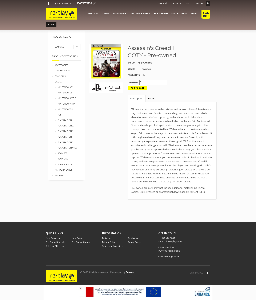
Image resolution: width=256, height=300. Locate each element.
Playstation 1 (65, 120)
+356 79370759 (83, 3)
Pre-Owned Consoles (56, 242)
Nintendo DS (65, 92)
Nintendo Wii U (66, 103)
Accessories (120, 13)
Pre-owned (161, 13)
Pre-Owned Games (81, 242)
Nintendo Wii (65, 109)
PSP (59, 114)
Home (51, 24)
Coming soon (179, 13)
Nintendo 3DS (65, 87)
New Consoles (53, 238)
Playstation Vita (67, 147)
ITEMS (206, 14)
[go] (77, 47)
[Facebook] (48, 3)
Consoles (92, 13)
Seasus (130, 272)
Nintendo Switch (67, 98)
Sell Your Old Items (55, 246)
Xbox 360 (62, 153)
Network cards (141, 13)
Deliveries (106, 238)
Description (136, 98)
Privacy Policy (108, 242)
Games (105, 13)
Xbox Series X (65, 164)
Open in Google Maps (168, 256)
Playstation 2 (65, 125)
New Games (78, 238)
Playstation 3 (65, 131)
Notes (151, 98)
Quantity (133, 82)
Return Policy (134, 242)
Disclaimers (133, 238)
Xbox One (63, 158)
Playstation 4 (65, 136)
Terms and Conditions (112, 246)
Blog (194, 13)
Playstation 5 (65, 142)
